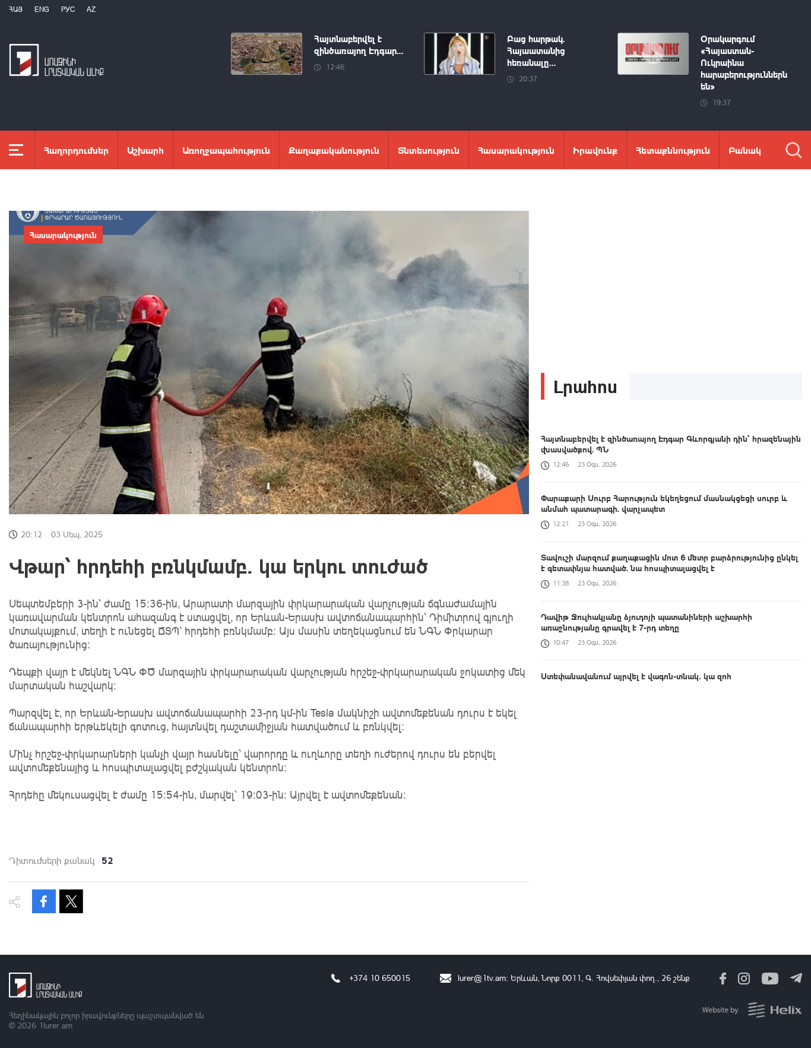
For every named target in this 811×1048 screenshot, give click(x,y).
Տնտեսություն (429, 150)
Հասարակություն (516, 150)
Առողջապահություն (226, 150)
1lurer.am (55, 1025)
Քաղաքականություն (334, 150)
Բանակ (744, 150)
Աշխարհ (145, 150)
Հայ (16, 9)
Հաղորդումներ (76, 150)
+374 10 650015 (379, 978)
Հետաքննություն (673, 150)
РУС (68, 9)
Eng (41, 9)
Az (91, 9)
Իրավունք (595, 150)
